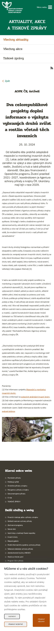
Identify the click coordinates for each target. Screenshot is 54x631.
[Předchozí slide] (7, 433)
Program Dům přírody (15, 561)
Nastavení (12, 616)
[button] (44, 7)
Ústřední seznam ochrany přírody (20, 521)
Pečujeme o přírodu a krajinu (18, 490)
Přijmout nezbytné (15, 624)
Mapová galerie (13, 541)
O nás (10, 498)
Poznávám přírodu (14, 478)
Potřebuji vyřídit (13, 482)
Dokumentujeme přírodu (16, 494)
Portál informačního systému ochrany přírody (24, 545)
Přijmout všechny (41, 620)
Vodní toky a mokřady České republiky (21, 533)
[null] (6, 80)
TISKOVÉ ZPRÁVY (14, 502)
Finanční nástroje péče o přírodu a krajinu (23, 517)
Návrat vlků (12, 529)
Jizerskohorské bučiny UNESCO (19, 553)
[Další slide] (47, 433)
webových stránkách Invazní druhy (35, 397)
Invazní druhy (13, 537)
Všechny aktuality (15, 40)
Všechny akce (12, 49)
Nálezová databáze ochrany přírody (20, 549)
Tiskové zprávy (13, 58)
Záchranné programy (15, 525)
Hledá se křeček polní (15, 557)
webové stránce (8, 411)
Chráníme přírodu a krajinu (17, 486)
